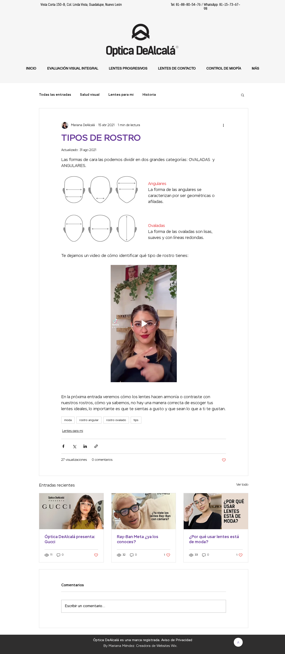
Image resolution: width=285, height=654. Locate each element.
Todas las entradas (55, 94)
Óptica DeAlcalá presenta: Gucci (70, 539)
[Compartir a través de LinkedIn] (85, 446)
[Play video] (143, 323)
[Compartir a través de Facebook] (63, 446)
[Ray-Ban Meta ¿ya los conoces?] (144, 511)
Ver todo (242, 484)
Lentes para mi (121, 94)
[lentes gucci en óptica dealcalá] (71, 511)
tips (136, 420)
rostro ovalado (116, 420)
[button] (242, 95)
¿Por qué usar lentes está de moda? (214, 539)
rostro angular (89, 420)
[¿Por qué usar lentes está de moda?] (216, 511)
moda (68, 420)
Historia (149, 94)
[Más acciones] (223, 125)
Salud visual (90, 94)
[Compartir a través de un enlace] (96, 446)
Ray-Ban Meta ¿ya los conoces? (137, 539)
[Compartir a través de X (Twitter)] (74, 446)
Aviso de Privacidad (176, 640)
